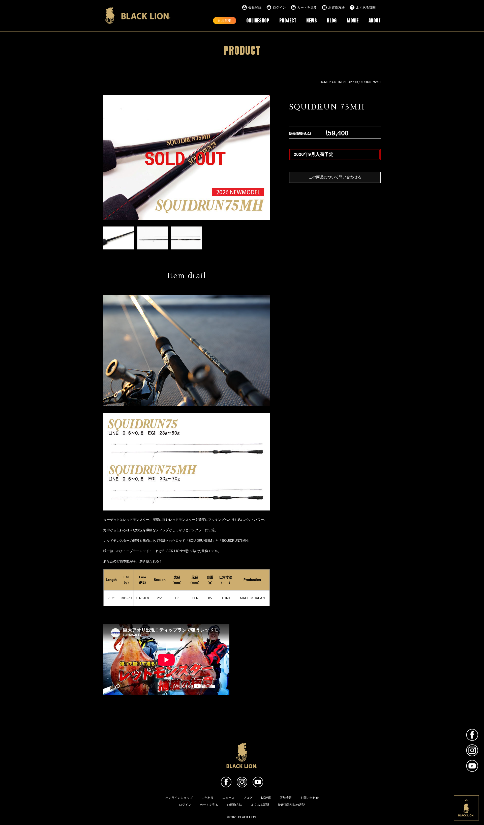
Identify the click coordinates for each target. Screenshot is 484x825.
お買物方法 (336, 7)
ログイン (279, 7)
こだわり (207, 798)
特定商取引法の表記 (291, 805)
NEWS (311, 20)
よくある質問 (366, 7)
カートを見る (307, 7)
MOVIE (352, 20)
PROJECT (287, 20)
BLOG (332, 20)
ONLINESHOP (257, 20)
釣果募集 (224, 20)
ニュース (228, 798)
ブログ (247, 798)
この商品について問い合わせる (335, 177)
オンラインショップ (179, 798)
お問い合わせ (309, 798)
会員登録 (254, 7)
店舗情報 (286, 798)
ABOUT (375, 20)
